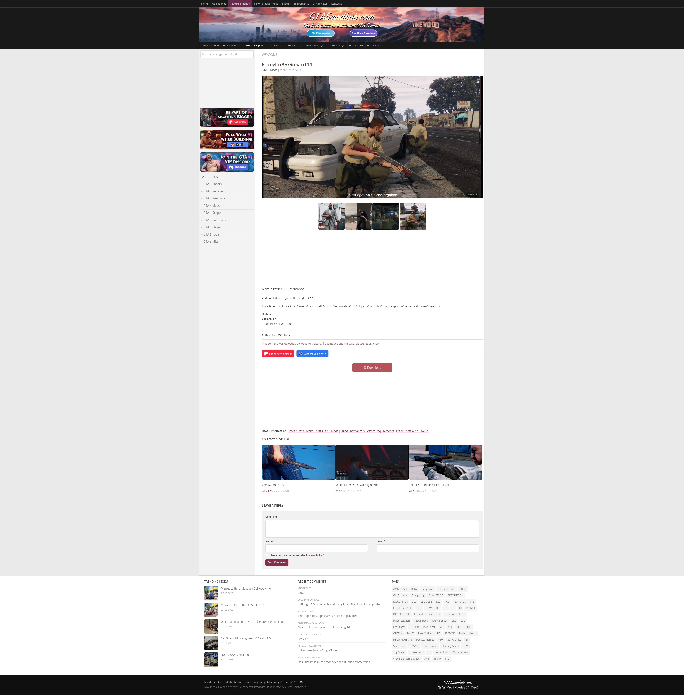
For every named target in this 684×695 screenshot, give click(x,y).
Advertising (273, 682)
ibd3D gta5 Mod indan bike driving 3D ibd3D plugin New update (339, 604)
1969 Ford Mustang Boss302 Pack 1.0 (246, 638)
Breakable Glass (446, 589)
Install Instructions (454, 614)
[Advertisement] (372, 259)
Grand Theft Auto (402, 608)
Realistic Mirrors (468, 633)
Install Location (401, 620)
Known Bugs (421, 620)
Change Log (418, 595)
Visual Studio (442, 652)
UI (429, 652)
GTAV (429, 608)
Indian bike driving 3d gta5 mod (318, 650)
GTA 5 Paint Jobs (316, 45)
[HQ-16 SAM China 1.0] (211, 659)
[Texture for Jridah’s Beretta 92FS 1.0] (445, 462)
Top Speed (399, 652)
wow (301, 593)
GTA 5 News (320, 3)
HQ (445, 608)
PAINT (410, 633)
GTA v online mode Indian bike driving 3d (324, 627)
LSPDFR (414, 627)
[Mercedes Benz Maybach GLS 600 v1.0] (211, 593)
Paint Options (425, 633)
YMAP (437, 658)
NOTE (460, 627)
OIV (469, 627)
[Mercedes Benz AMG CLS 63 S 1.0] (211, 610)
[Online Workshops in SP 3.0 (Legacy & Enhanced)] (211, 626)
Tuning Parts (417, 652)
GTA (419, 608)
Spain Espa (399, 646)
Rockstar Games (425, 639)
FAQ (447, 601)
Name (269, 541)
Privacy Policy (314, 555)
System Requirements (295, 3)
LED (454, 620)
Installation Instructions (427, 614)
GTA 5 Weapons (254, 45)
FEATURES (460, 601)
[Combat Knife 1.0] (298, 462)
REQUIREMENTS (402, 639)
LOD (463, 620)
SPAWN (414, 646)
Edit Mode (426, 601)
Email (381, 541)
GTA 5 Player (338, 45)
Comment (271, 516)
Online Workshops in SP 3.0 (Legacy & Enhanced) (252, 621)
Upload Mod (219, 3)
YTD (447, 658)
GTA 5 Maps (275, 45)
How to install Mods (266, 3)
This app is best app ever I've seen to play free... (329, 616)
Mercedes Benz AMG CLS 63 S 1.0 (242, 605)
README (449, 633)
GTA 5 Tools (356, 45)
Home (204, 3)
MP (441, 627)
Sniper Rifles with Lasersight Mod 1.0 (359, 485)
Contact (285, 682)
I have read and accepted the (297, 555)
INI (460, 608)
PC (438, 633)
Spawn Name (430, 646)
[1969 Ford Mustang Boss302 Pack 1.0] (211, 643)
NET (450, 627)
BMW (414, 589)
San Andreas (454, 639)
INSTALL (470, 608)
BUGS (463, 589)
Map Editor (429, 627)
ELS (438, 601)
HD (438, 608)
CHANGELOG (436, 595)
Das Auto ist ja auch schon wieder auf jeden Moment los (334, 662)
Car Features (400, 595)
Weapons (269, 55)
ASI (405, 589)
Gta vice (303, 639)
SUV (465, 646)
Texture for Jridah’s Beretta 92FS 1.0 (432, 485)
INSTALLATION (401, 614)
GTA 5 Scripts (294, 45)
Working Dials (460, 652)
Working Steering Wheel (406, 658)
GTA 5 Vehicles (232, 45)
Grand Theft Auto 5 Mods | (219, 682)
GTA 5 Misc (374, 45)
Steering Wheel (450, 646)
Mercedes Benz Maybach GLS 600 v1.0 (246, 588)
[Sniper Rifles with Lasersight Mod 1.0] (372, 462)
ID (453, 608)
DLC (414, 601)
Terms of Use (241, 682)
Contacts (336, 3)
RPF (441, 639)
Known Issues (440, 620)
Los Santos (399, 627)
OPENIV (397, 633)
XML (426, 658)
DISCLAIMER (400, 601)
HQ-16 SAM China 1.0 (235, 655)
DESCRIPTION (455, 595)
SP (467, 639)
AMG (396, 589)
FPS (472, 601)
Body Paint (428, 589)
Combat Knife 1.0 (273, 485)
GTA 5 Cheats (211, 45)
